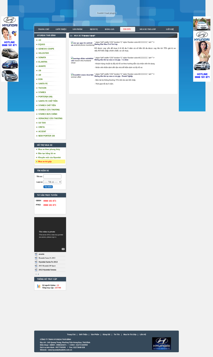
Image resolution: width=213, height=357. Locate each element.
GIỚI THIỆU (61, 29)
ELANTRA (42, 62)
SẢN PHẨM (76, 29)
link (92, 75)
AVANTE (42, 66)
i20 (39, 75)
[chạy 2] (202, 81)
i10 (39, 40)
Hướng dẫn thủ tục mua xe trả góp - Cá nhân (111, 60)
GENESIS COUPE (46, 49)
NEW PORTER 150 (46, 136)
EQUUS (41, 44)
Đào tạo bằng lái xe (46, 153)
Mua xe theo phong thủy (49, 149)
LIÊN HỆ (170, 29)
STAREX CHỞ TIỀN (47, 105)
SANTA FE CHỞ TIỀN (47, 101)
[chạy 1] (10, 81)
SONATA (42, 57)
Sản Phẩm (95, 334)
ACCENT (42, 131)
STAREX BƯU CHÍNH (47, 114)
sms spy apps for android (82, 43)
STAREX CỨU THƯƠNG (49, 110)
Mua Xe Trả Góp (129, 334)
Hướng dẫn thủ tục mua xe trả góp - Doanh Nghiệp (113, 76)
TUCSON (42, 88)
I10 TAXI (42, 123)
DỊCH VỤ (93, 29)
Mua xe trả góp (45, 161)
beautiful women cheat (82, 75)
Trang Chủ (71, 334)
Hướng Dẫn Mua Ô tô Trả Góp (106, 44)
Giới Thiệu (83, 334)
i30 (39, 70)
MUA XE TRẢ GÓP (147, 29)
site (72, 45)
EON (40, 79)
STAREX (42, 92)
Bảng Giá (106, 334)
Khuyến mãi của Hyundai (49, 157)
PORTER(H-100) (45, 97)
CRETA (41, 127)
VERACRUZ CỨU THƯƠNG (50, 118)
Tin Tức (117, 334)
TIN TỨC (125, 29)
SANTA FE (43, 84)
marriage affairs (79, 58)
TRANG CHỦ (43, 29)
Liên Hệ (143, 334)
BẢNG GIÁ (108, 29)
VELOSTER (43, 53)
